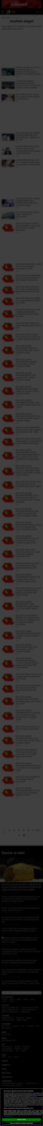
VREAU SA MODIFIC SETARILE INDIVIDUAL (21, 1123)
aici (11, 1102)
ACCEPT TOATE (21, 1119)
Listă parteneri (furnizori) (8, 1116)
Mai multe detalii (33, 1096)
